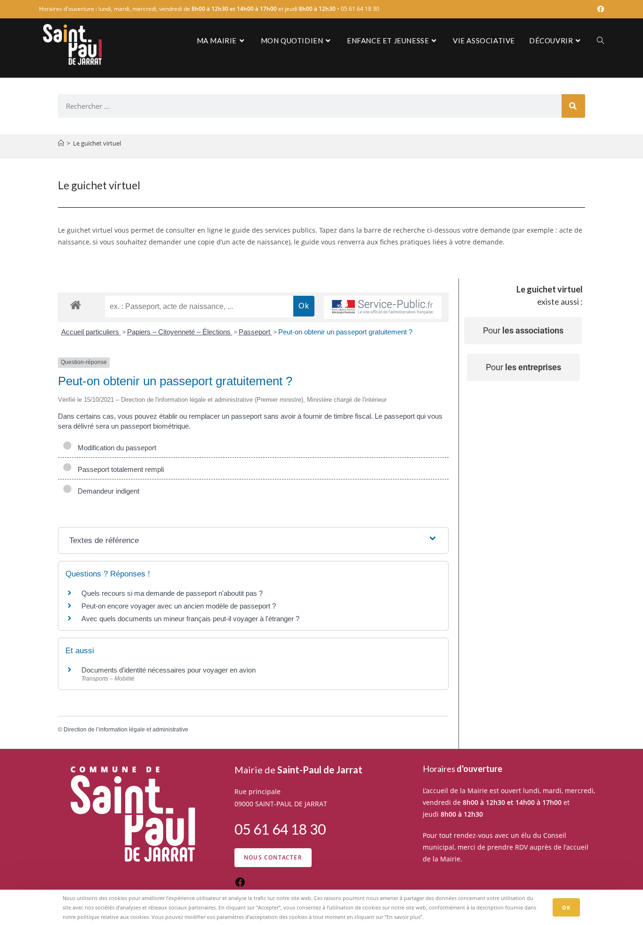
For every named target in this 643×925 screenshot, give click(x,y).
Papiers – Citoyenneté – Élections (180, 332)
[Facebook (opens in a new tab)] (599, 9)
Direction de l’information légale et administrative (126, 729)
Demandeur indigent (106, 491)
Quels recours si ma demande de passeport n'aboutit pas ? (172, 593)
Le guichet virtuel (97, 143)
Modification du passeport (115, 448)
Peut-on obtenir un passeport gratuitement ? (345, 332)
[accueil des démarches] (75, 304)
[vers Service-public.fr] (383, 307)
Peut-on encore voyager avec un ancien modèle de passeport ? (178, 606)
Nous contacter (273, 857)
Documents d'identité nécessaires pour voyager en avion (168, 670)
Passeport (255, 332)
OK (566, 907)
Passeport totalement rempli (119, 469)
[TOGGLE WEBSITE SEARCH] (600, 40)
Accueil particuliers (91, 332)
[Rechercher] (573, 106)
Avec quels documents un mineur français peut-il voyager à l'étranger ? (190, 619)
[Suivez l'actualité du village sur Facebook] (240, 885)
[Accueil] (61, 143)
